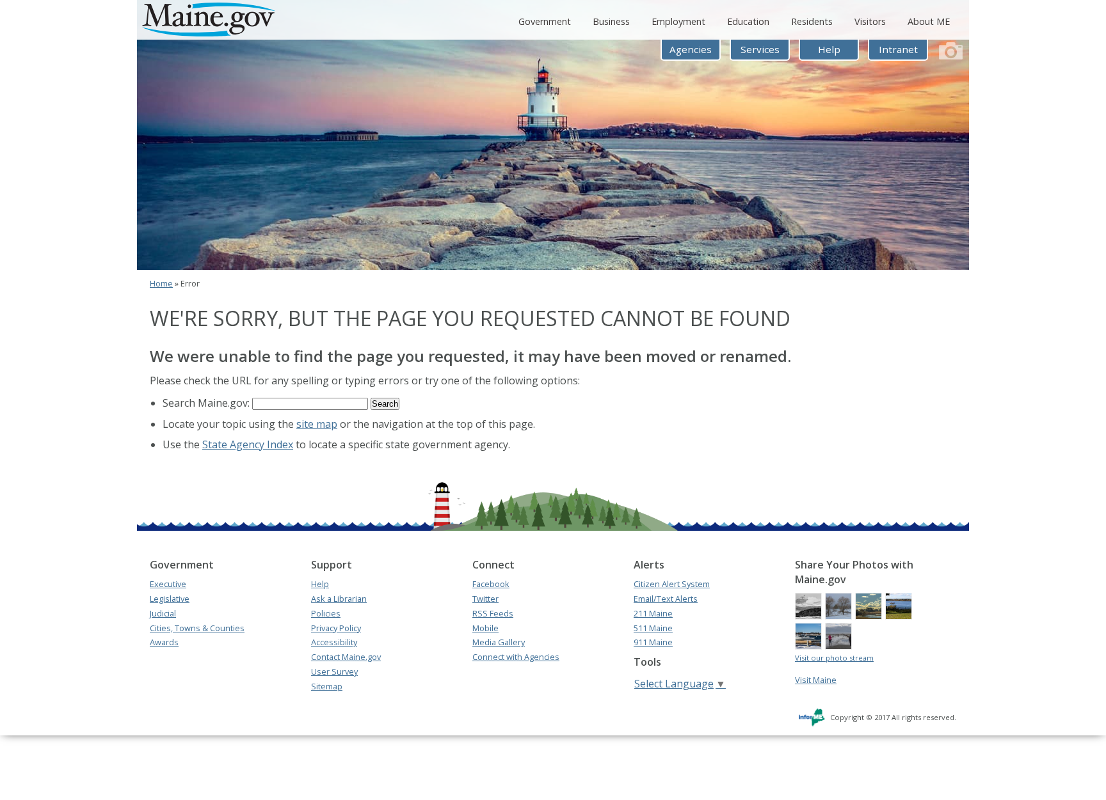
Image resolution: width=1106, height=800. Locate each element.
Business (611, 21)
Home (161, 283)
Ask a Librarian (339, 598)
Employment (678, 21)
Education (748, 21)
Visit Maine (816, 680)
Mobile (485, 628)
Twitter (485, 598)
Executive (168, 584)
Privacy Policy (336, 628)
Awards (164, 642)
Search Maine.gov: (207, 403)
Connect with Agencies (515, 657)
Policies (326, 613)
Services (760, 49)
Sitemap (326, 686)
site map (316, 424)
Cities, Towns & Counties (197, 628)
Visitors (870, 21)
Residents (812, 21)
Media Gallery (498, 642)
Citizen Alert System (672, 584)
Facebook (490, 584)
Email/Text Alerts (666, 598)
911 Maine (653, 642)
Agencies (690, 49)
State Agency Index (247, 444)
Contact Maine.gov (346, 657)
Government (544, 21)
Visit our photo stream (834, 658)
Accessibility (334, 642)
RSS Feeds (492, 613)
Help (829, 49)
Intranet (898, 49)
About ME (929, 21)
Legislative (169, 598)
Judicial (163, 613)
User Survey (334, 671)
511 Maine (653, 628)
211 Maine (653, 613)
